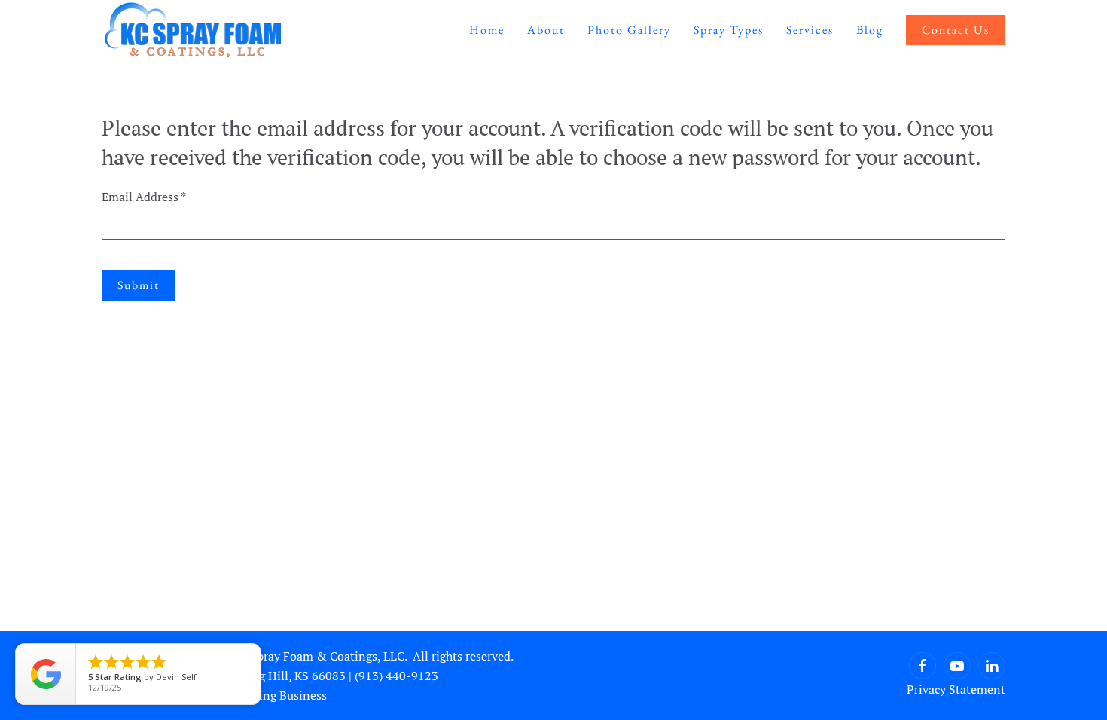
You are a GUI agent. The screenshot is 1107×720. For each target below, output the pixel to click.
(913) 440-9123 (396, 675)
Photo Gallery (629, 30)
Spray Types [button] (729, 30)
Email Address (144, 196)
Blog (869, 30)
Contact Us (956, 30)
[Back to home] (193, 30)
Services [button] (810, 30)
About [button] (546, 30)
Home (487, 30)
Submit (138, 285)
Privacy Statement (956, 689)
